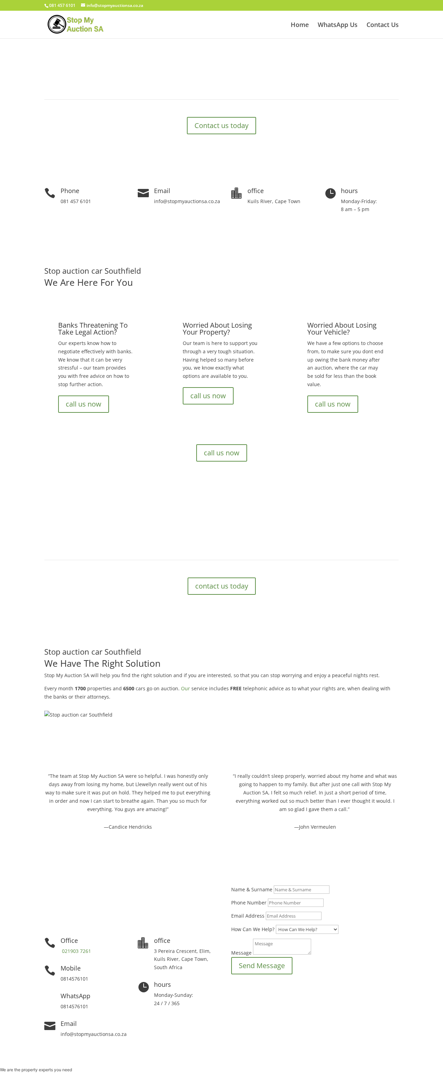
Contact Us (383, 25)
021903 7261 (76, 951)
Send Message (262, 965)
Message (241, 952)
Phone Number (248, 902)
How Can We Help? (252, 929)
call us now (83, 404)
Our (185, 688)
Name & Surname (251, 889)
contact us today (221, 586)
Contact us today (221, 125)
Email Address (247, 915)
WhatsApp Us (338, 25)
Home (300, 25)
